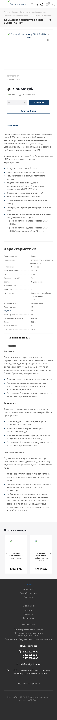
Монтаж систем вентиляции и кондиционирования (28, 634)
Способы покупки (28, 593)
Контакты (28, 597)
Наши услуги (28, 624)
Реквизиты (28, 618)
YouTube (35, 710)
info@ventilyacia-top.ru (30, 664)
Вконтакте (22, 710)
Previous (6, 554)
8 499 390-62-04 (30, 654)
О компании (29, 605)
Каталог (28, 584)
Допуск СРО (28, 589)
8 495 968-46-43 (30, 658)
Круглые (7, 311)
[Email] (32, 4)
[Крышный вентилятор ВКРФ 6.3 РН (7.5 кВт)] (28, 46)
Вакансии (28, 614)
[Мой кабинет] (41, 4)
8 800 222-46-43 (30, 651)
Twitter (28, 710)
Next (51, 554)
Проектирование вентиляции (28, 629)
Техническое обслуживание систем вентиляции (28, 639)
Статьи (28, 610)
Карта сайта (12, 697)
